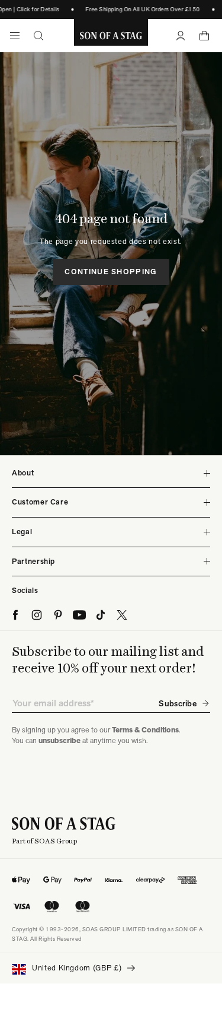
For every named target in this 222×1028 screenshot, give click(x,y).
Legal (22, 531)
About (23, 473)
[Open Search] (38, 35)
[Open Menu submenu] (15, 35)
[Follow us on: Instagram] (36, 614)
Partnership (33, 561)
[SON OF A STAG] (111, 35)
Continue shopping (111, 271)
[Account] (180, 35)
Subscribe (178, 703)
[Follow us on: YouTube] (79, 614)
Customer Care (40, 502)
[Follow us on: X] (121, 614)
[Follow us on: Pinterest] (58, 614)
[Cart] (204, 35)
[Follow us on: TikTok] (100, 614)
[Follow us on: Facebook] (15, 614)
